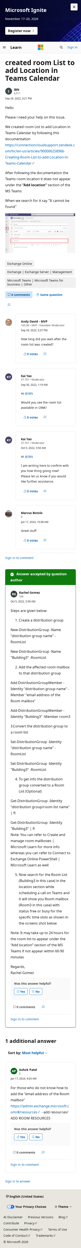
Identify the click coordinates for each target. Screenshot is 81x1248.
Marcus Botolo (32, 513)
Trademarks (44, 1235)
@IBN (29, 393)
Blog (62, 1217)
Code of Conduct (15, 1235)
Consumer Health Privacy (21, 1229)
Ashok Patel (28, 1070)
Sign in (72, 47)
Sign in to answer (17, 1181)
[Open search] (61, 47)
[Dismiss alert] (74, 6)
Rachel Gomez (29, 592)
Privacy (29, 1223)
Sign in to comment (19, 558)
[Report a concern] (9, 305)
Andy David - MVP (34, 321)
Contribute (11, 1223)
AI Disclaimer (13, 1217)
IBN (16, 89)
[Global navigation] (4, 47)
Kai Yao (26, 376)
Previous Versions (40, 1217)
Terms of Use (57, 1229)
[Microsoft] (40, 47)
